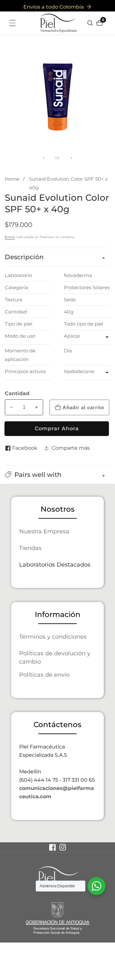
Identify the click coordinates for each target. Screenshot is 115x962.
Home (12, 179)
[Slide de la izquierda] (43, 158)
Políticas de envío (44, 674)
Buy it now (57, 429)
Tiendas (30, 548)
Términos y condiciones (53, 636)
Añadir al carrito (83, 407)
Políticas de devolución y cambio (54, 657)
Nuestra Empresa (44, 531)
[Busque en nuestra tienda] (91, 23)
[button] (57, 475)
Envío (10, 237)
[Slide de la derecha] (72, 158)
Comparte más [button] (71, 448)
